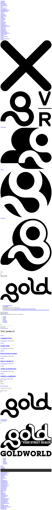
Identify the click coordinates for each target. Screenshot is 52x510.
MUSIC (4, 317)
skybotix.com (3, 3)
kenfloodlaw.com (4, 474)
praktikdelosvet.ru (4, 11)
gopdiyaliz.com (4, 487)
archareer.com (3, 29)
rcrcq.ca (2, 12)
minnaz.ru (3, 475)
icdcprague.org (3, 488)
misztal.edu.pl (3, 22)
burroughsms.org (4, 31)
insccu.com (3, 21)
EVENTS (5, 322)
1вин (2, 6)
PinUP (2, 491)
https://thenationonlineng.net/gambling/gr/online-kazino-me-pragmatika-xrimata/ (33, 470)
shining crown (3, 478)
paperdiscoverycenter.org (6, 506)
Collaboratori (4, 340)
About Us (2, 467)
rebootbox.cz (3, 494)
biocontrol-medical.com (5, 26)
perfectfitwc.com (4, 9)
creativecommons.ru (5, 472)
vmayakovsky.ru (4, 5)
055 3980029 (5, 306)
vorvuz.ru (2, 13)
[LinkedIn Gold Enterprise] (37, 310)
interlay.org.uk (3, 489)
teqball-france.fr (4, 507)
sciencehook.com (4, 483)
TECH (4, 319)
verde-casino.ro (4, 4)
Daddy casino (3, 490)
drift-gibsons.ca (4, 473)
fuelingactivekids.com (5, 32)
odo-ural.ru (3, 1)
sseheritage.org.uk (4, 495)
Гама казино (3, 14)
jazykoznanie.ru (4, 34)
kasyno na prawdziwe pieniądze (10, 470)
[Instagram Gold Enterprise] (14, 310)
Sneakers (2, 350)
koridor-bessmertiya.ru (5, 498)
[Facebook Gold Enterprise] (24, 308)
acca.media (3, 23)
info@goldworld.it (4, 386)
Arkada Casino (4, 15)
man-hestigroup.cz (4, 482)
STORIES (5, 321)
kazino (2, 479)
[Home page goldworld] (4, 313)
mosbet (2, 37)
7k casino (2, 39)
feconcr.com (3, 27)
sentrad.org (3, 2)
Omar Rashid (4, 356)
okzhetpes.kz (3, 493)
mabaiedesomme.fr (4, 499)
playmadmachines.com (5, 10)
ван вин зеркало (4, 36)
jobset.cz (2, 504)
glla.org (2, 20)
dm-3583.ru (3, 19)
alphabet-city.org (4, 25)
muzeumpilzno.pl (4, 502)
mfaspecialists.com (4, 500)
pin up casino (3, 7)
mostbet (2, 35)
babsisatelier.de (4, 480)
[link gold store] (1, 327)
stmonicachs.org (4, 496)
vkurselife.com (3, 508)
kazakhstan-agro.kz (4, 505)
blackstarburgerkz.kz (5, 485)
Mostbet (2, 17)
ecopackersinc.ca (4, 486)
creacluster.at (3, 18)
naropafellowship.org (5, 503)
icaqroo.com (3, 28)
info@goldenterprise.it (7, 305)
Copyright (3, 468)
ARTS (4, 318)
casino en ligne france (5, 38)
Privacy (2, 465)
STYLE (4, 316)
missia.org (3, 476)
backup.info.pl (3, 30)
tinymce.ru (3, 497)
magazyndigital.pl (4, 481)
